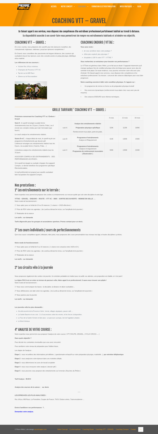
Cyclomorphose (75, 429)
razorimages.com (40, 429)
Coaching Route (88, 429)
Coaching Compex (122, 429)
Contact (133, 429)
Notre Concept (62, 429)
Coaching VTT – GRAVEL (105, 429)
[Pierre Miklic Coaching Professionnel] (24, 6)
